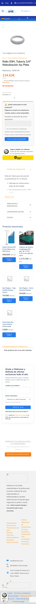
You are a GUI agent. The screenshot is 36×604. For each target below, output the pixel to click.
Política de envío (26, 596)
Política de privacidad (10, 596)
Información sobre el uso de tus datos (16, 411)
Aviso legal (8, 593)
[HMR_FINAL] (17, 478)
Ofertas (24, 520)
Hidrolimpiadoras (13, 537)
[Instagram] (30, 18)
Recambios (25, 532)
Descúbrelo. (5, 82)
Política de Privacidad (20, 415)
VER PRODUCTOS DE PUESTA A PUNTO (18, 454)
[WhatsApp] (4, 586)
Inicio (4, 58)
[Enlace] (2, 3)
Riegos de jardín (12, 542)
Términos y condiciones (22, 593)
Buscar (15, 18)
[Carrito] (32, 11)
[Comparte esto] (9, 97)
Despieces (10, 540)
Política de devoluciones (24, 599)
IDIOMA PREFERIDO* (11, 396)
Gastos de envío (8, 599)
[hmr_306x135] (10, 11)
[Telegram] (32, 18)
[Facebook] (25, 18)
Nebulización (26, 534)
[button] (2, 11)
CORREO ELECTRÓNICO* (12, 385)
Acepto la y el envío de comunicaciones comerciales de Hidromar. (17, 417)
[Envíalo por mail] (4, 97)
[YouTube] (29, 18)
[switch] (4, 601)
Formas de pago (18, 601)
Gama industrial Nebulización (17, 58)
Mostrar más (9, 197)
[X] (27, 18)
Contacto (24, 529)
